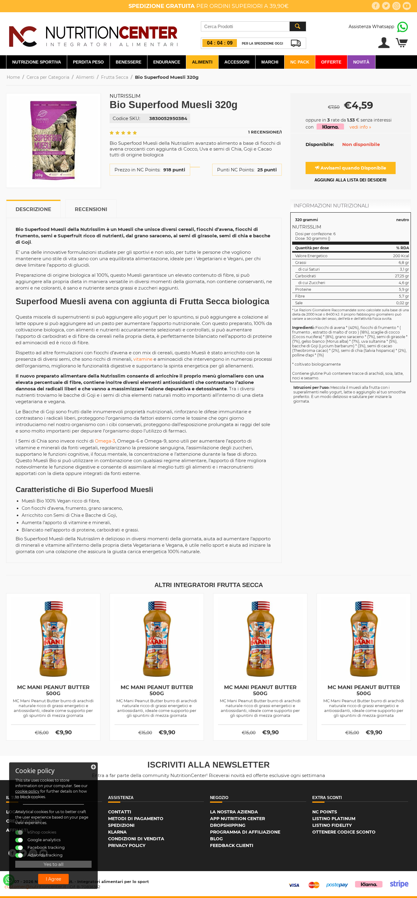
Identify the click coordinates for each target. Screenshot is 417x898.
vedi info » (360, 127)
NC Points (324, 812)
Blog (216, 838)
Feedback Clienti (231, 845)
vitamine (142, 359)
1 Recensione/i (265, 132)
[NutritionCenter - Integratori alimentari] (93, 35)
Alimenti (202, 62)
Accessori (236, 62)
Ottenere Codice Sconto (343, 832)
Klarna (117, 832)
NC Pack (299, 62)
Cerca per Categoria (48, 77)
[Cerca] (297, 26)
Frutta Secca (114, 77)
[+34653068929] (9, 880)
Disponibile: (320, 144)
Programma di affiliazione (245, 832)
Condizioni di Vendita (136, 838)
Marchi (269, 62)
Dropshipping (227, 825)
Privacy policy (126, 845)
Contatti (119, 812)
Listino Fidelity (332, 825)
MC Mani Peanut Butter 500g (53, 690)
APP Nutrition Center (237, 818)
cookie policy (27, 791)
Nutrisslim (125, 96)
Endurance (166, 62)
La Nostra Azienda (234, 812)
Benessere (128, 62)
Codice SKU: (126, 118)
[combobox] (253, 26)
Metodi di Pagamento (135, 818)
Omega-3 (105, 441)
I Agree (53, 879)
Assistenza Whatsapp (371, 26)
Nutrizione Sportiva (36, 62)
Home (13, 77)
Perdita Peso (88, 62)
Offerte (331, 62)
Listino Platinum (333, 818)
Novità (361, 62)
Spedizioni (121, 825)
